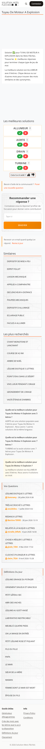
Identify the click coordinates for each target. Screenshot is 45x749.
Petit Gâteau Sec (13, 594)
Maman (9, 679)
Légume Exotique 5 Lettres (20, 368)
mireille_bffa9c (14, 532)
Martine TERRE (14, 520)
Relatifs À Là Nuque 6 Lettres (20, 528)
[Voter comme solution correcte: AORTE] (20, 145)
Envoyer (22, 225)
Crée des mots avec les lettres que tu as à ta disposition (11, 725)
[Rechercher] (26, 3)
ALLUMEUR (21, 128)
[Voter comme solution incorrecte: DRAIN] (25, 156)
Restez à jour (17, 243)
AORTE (20, 140)
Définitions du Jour (10, 733)
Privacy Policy (29, 713)
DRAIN (20, 151)
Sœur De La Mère (13, 672)
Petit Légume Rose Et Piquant (20, 641)
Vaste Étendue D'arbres (19, 399)
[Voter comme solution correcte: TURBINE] (20, 168)
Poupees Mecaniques (17, 300)
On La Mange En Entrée (17, 633)
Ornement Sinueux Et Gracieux (21, 587)
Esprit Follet (13, 269)
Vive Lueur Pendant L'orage (21, 384)
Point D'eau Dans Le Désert (20, 376)
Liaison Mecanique (16, 276)
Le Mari (9, 664)
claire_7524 (12, 558)
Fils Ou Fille (11, 649)
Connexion (36, 3)
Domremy (11, 497)
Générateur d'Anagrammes (8, 715)
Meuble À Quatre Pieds (16, 625)
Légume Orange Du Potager (19, 579)
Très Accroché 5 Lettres (17, 505)
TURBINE (21, 163)
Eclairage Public (15, 315)
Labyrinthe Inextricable (17, 618)
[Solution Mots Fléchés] (10, 4)
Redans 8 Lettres (13, 516)
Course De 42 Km (15, 353)
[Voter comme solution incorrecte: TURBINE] (25, 168)
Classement (7, 737)
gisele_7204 (12, 547)
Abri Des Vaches (13, 602)
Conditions (28, 717)
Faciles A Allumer (16, 323)
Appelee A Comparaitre (18, 284)
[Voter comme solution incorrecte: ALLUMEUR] (25, 133)
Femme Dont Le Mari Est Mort (20, 687)
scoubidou (12, 509)
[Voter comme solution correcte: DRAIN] (20, 156)
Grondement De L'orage (19, 391)
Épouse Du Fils (12, 695)
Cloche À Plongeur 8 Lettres (20, 554)
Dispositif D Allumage (18, 307)
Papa (7, 656)
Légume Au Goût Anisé (16, 610)
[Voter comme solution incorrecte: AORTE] (25, 145)
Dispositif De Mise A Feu (18, 261)
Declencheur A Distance (19, 292)
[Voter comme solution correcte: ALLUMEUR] (20, 133)
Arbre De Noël (14, 360)
